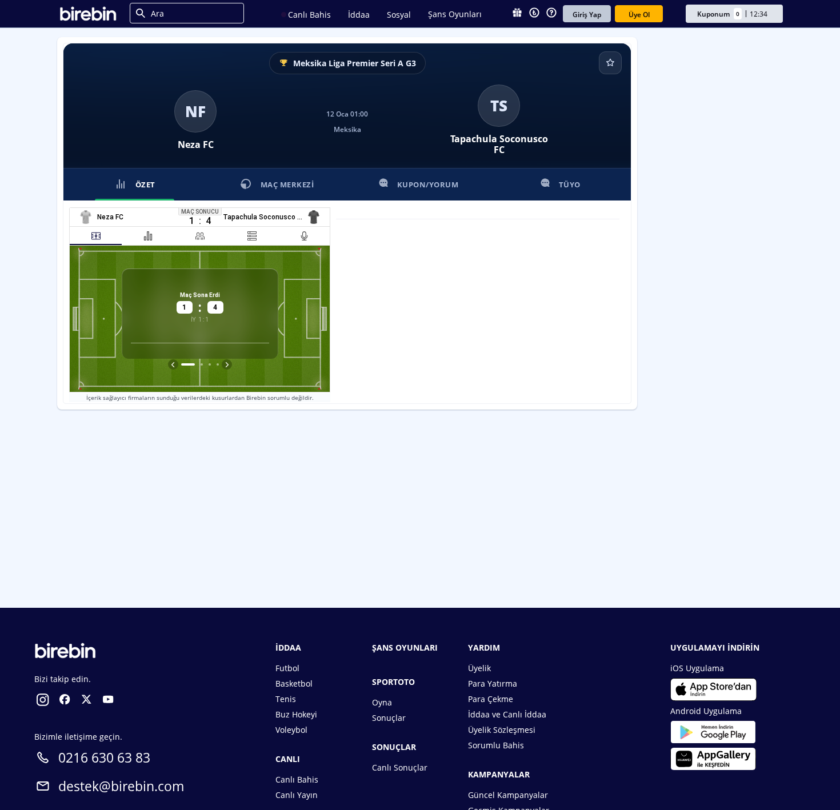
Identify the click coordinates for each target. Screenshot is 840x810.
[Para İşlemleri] (534, 14)
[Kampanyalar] (517, 14)
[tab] (96, 236)
